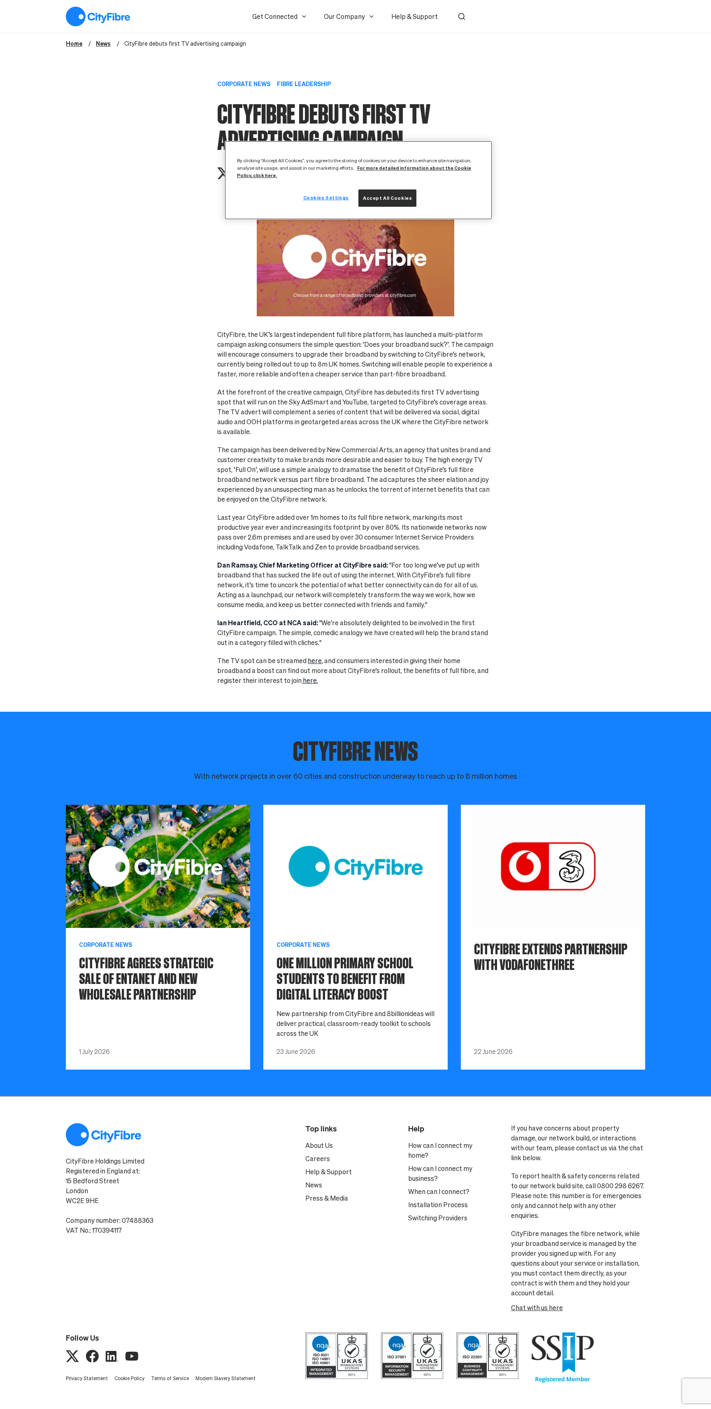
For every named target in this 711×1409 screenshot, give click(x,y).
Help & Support (414, 16)
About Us (319, 1145)
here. (310, 680)
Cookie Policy (129, 1378)
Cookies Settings (326, 197)
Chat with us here (537, 1307)
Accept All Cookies (387, 198)
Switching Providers (437, 1218)
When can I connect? (438, 1191)
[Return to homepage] (98, 16)
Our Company (344, 16)
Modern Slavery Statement (225, 1378)
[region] (358, 180)
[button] (461, 16)
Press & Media (326, 1198)
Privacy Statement (87, 1378)
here (315, 660)
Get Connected (274, 16)
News (313, 1185)
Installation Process (438, 1204)
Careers (317, 1158)
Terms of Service (170, 1378)
